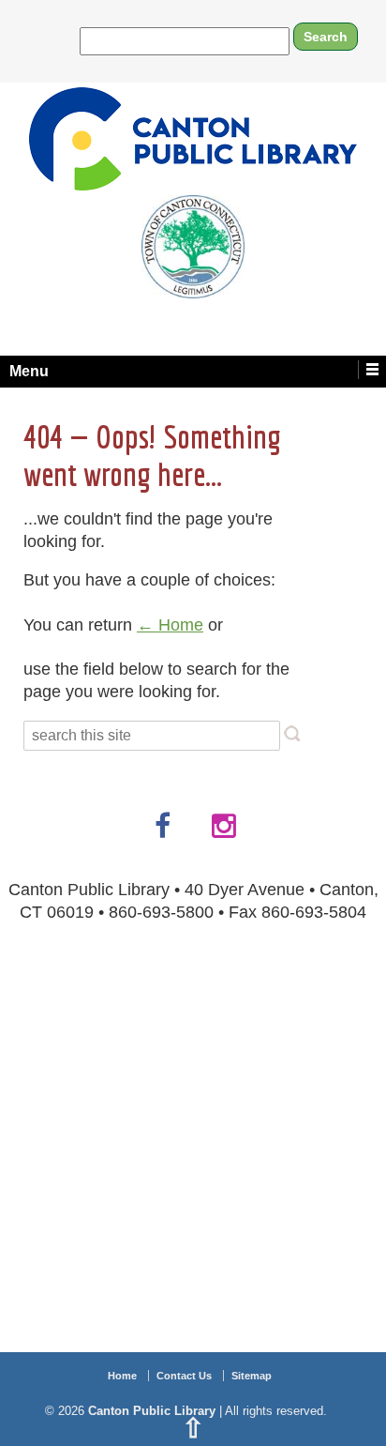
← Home (170, 625)
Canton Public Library (151, 1411)
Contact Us (184, 1375)
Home (122, 1375)
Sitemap (251, 1375)
